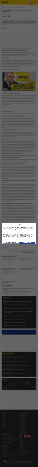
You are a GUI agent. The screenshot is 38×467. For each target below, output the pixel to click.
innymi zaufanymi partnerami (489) (21, 227)
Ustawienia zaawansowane (10, 242)
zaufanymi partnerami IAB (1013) (10, 227)
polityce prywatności (21, 237)
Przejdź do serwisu (27, 242)
